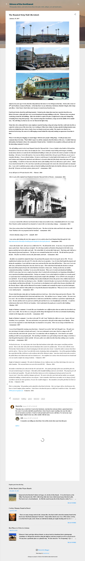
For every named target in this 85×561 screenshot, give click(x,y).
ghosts (30, 399)
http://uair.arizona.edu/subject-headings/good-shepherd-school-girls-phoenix (29, 241)
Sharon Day (19, 406)
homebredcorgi (46, 553)
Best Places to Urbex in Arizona (19, 528)
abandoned (16, 399)
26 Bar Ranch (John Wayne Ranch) (20, 488)
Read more (72, 503)
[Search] (78, 4)
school (43, 399)
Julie (22, 418)
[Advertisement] (42, 465)
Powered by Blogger (43, 550)
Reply (17, 426)
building (23, 399)
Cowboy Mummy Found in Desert (19, 508)
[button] (75, 14)
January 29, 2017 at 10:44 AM (30, 406)
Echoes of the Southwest (21, 4)
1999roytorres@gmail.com (16, 391)
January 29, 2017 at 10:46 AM (31, 418)
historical (36, 399)
